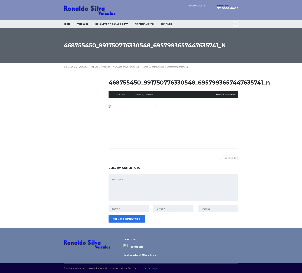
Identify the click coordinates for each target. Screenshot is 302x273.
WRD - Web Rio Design (147, 268)
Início (67, 24)
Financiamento (144, 24)
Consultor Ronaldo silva (111, 24)
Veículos (83, 24)
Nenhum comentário (225, 94)
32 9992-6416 (227, 8)
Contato (166, 24)
